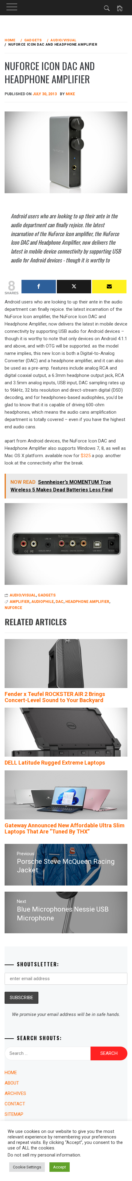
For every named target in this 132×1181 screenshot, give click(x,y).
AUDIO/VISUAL (23, 595)
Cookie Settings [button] (27, 1167)
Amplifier (19, 602)
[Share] (38, 286)
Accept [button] (59, 1167)
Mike (70, 94)
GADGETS (47, 595)
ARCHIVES (15, 1093)
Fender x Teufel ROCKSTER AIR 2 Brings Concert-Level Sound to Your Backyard (55, 697)
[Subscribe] (109, 286)
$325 (86, 455)
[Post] (74, 286)
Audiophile (42, 602)
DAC (60, 602)
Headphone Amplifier (87, 602)
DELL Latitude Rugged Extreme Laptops (55, 762)
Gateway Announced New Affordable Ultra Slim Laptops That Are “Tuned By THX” (65, 828)
